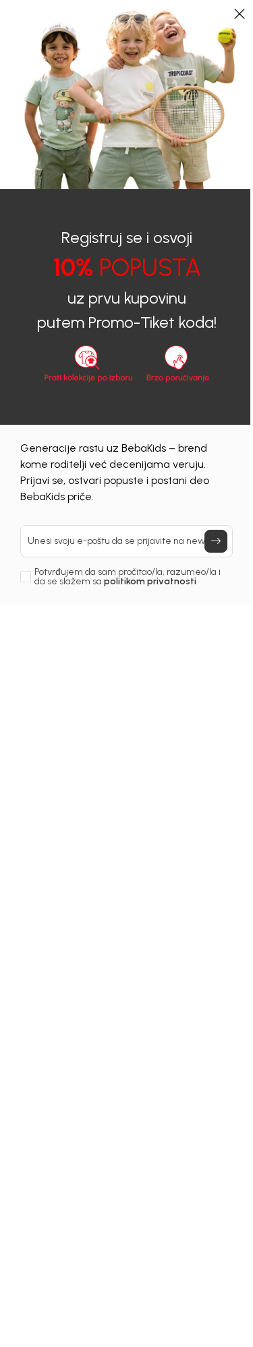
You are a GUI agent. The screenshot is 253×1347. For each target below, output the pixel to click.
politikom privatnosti (150, 581)
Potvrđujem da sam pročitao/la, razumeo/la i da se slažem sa (127, 576)
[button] (239, 13)
